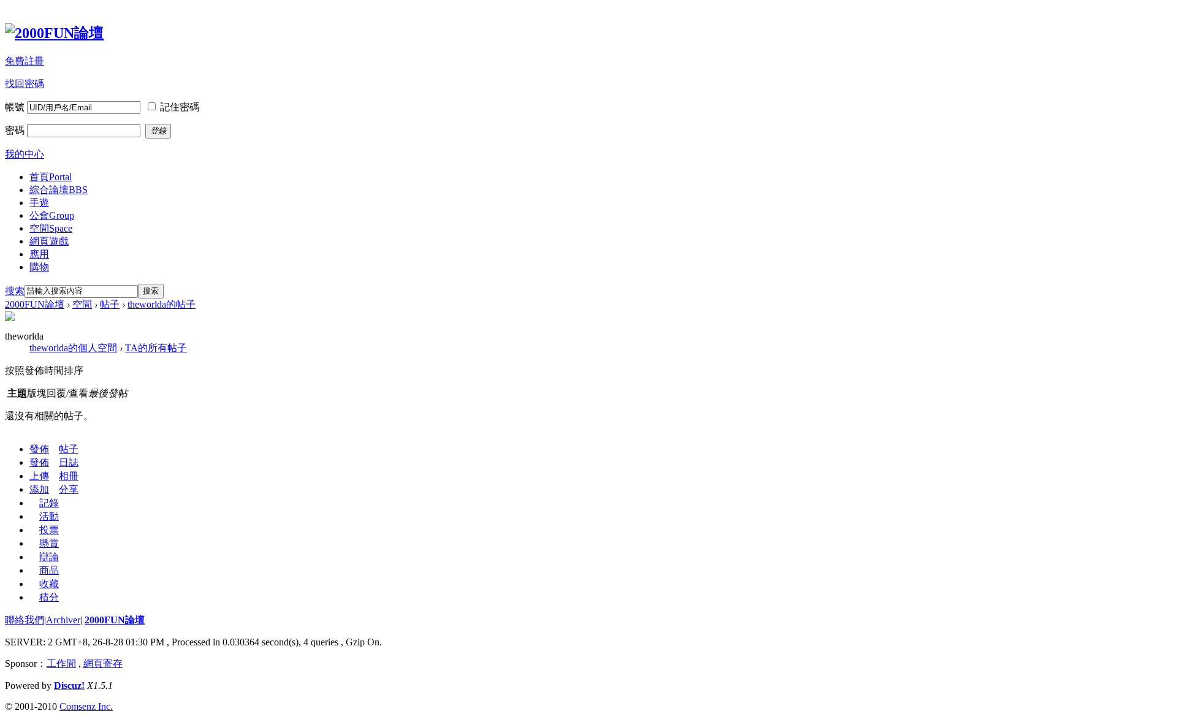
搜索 (15, 291)
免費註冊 (24, 61)
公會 (51, 215)
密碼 (15, 130)
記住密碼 (179, 107)
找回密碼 (24, 83)
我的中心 (24, 154)
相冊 (68, 476)
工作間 (61, 663)
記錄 (49, 503)
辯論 (49, 557)
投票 (49, 530)
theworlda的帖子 (162, 304)
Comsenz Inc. (86, 706)
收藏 (49, 584)
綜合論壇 (58, 189)
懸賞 (49, 543)
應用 (39, 254)
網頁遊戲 (49, 241)
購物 (39, 267)
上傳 (39, 476)
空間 (50, 228)
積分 (49, 597)
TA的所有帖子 (156, 348)
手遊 (39, 202)
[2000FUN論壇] (54, 33)
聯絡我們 (24, 620)
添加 (39, 489)
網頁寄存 (103, 663)
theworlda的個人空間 (73, 348)
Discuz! (69, 685)
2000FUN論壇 (34, 304)
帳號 (15, 107)
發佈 (39, 449)
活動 (49, 516)
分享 (68, 489)
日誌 (68, 462)
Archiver (63, 620)
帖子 (110, 304)
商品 (49, 570)
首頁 (50, 177)
